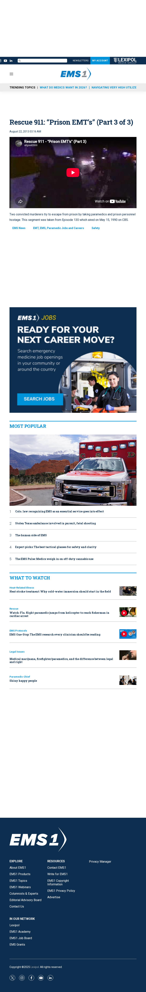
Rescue (14, 608)
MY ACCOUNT (100, 60)
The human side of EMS (31, 535)
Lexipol (35, 967)
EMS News (18, 228)
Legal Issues (17, 651)
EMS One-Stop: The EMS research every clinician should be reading (55, 634)
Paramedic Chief (20, 676)
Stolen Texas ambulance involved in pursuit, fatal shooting (55, 523)
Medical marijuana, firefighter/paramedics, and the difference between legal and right (61, 660)
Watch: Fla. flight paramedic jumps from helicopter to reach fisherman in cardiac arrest (59, 614)
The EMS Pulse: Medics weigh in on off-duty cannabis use (54, 559)
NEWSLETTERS (80, 60)
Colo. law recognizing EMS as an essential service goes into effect (59, 511)
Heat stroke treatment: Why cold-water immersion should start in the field (60, 591)
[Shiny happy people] (127, 680)
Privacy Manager (100, 861)
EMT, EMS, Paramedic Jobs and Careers (58, 228)
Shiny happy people (23, 680)
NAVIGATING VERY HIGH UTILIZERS (116, 87)
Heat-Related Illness (22, 587)
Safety (96, 228)
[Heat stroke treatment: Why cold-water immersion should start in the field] (127, 591)
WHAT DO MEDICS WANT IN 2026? (63, 87)
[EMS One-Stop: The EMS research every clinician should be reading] (127, 634)
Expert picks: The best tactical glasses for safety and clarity (56, 547)
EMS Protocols (18, 630)
